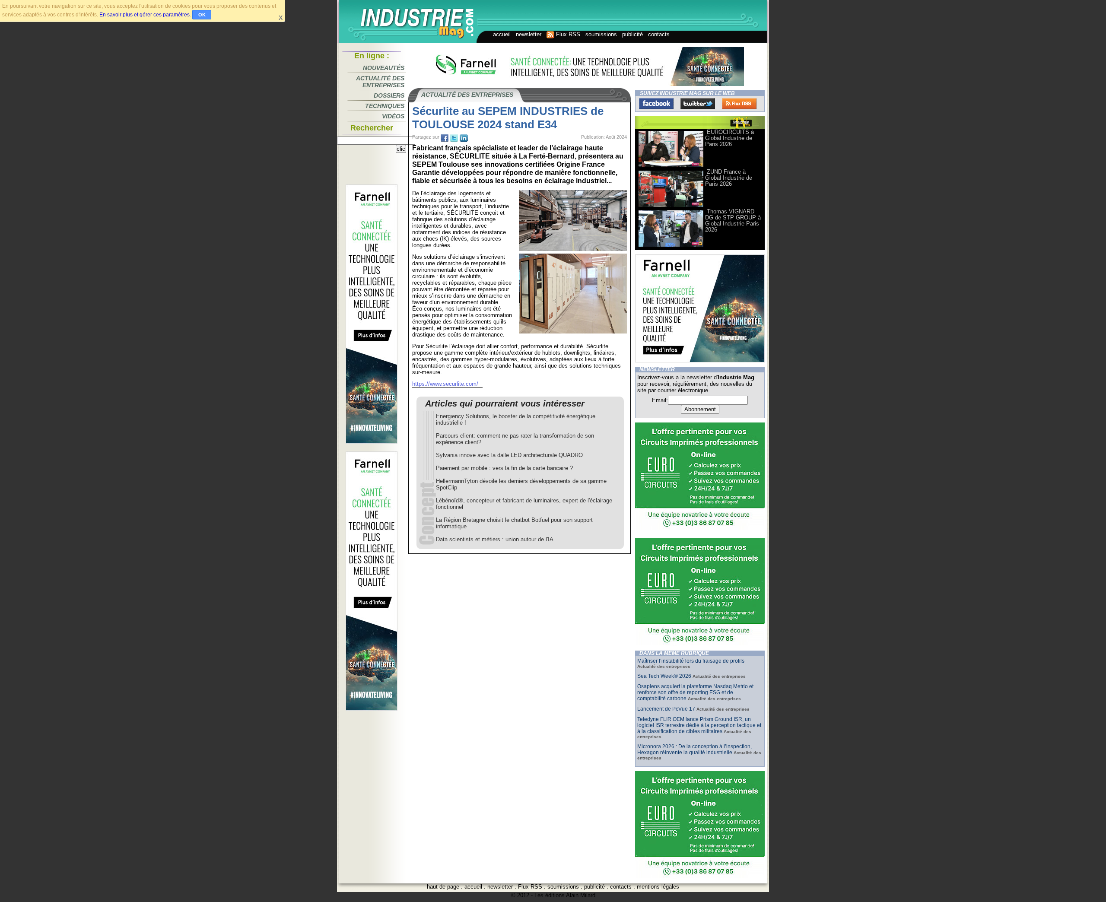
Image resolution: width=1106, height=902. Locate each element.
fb (444, 138)
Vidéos (393, 116)
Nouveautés (383, 67)
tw (454, 138)
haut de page (443, 886)
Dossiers (389, 95)
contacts (659, 34)
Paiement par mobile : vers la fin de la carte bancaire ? (504, 468)
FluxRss (739, 103)
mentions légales (658, 886)
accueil (502, 34)
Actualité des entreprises (380, 82)
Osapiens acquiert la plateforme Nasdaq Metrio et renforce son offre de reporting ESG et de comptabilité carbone (695, 692)
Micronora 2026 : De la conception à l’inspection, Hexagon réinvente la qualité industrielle (694, 749)
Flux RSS (567, 34)
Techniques (384, 105)
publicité (632, 34)
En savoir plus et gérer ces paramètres (144, 15)
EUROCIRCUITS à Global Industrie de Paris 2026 (729, 138)
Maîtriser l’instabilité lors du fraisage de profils (690, 661)
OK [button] (202, 14)
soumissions (601, 34)
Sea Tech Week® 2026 (664, 676)
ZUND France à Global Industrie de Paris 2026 (728, 177)
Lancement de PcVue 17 (666, 709)
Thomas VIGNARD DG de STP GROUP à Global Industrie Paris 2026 (733, 220)
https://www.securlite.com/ (445, 384)
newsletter (528, 34)
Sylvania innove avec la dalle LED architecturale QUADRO (509, 455)
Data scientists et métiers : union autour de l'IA (494, 539)
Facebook (656, 103)
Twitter (697, 103)
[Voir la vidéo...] (671, 166)
